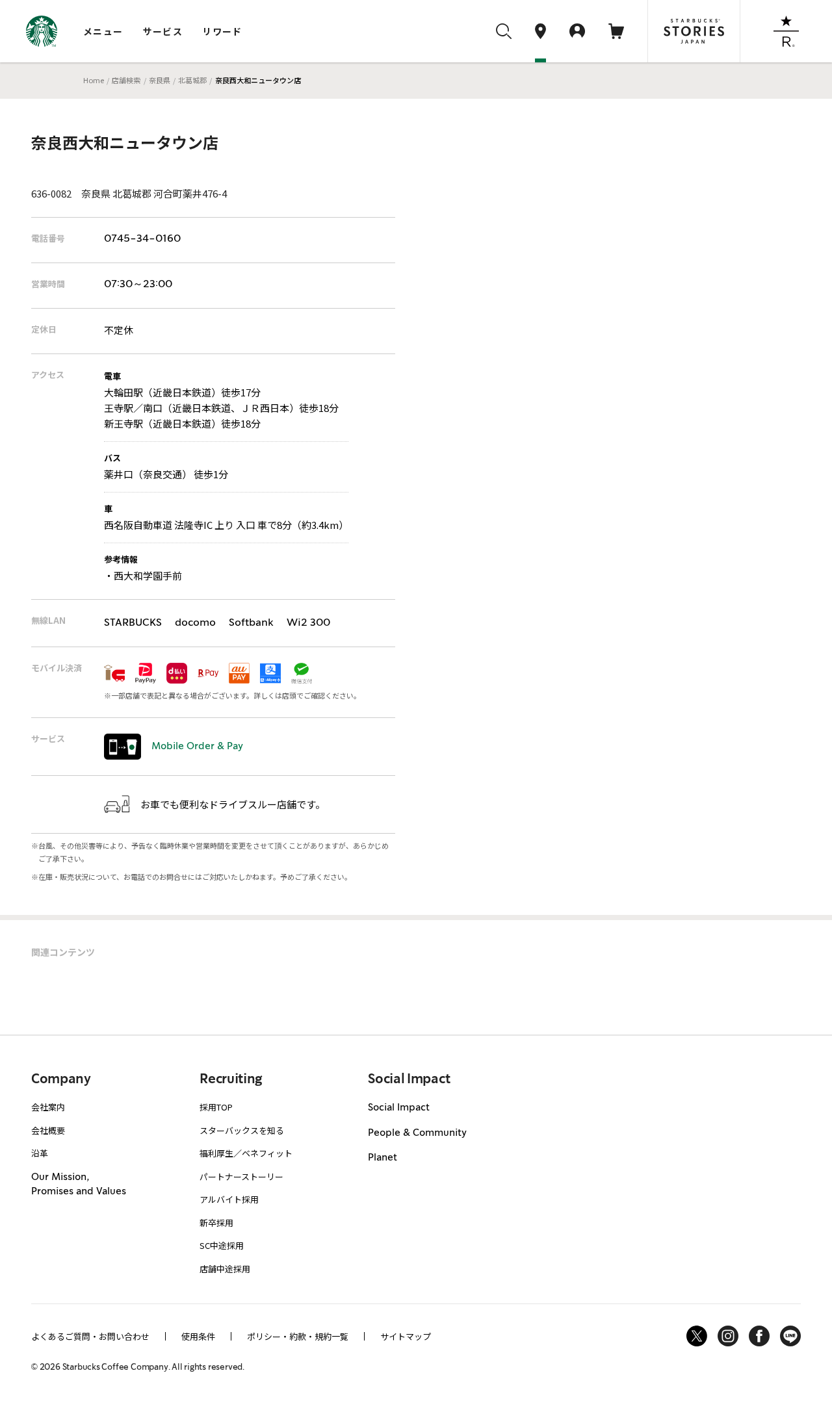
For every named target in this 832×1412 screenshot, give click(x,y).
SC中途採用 (222, 1245)
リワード (222, 31)
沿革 (39, 1153)
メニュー (103, 31)
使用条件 (198, 1336)
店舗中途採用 (225, 1269)
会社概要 (48, 1130)
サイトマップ (405, 1336)
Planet (382, 1157)
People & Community (417, 1133)
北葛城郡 (192, 80)
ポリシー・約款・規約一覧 (297, 1336)
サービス (163, 31)
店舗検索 (126, 80)
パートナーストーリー (241, 1176)
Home (93, 80)
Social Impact (399, 1107)
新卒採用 (216, 1222)
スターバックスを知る (242, 1130)
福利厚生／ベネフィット (246, 1153)
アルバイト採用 (229, 1199)
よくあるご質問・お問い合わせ (90, 1336)
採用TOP (216, 1107)
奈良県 (159, 80)
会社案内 (48, 1107)
